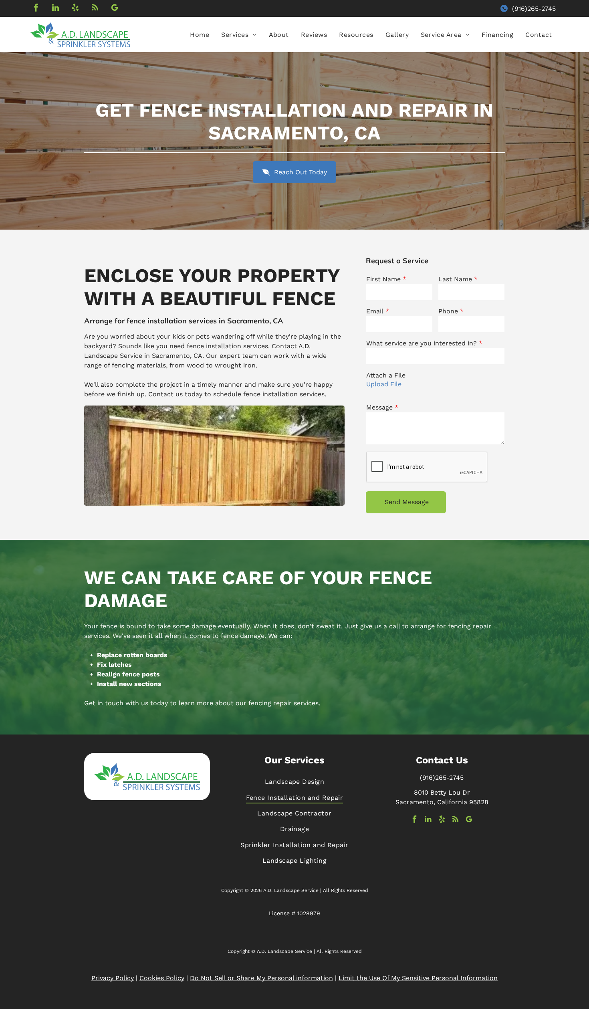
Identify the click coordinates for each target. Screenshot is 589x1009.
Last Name (455, 279)
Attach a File (385, 375)
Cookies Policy (161, 978)
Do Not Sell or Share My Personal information (261, 978)
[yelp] (75, 9)
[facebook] (36, 9)
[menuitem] (199, 34)
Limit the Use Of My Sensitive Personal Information (418, 978)
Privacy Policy (112, 978)
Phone (448, 311)
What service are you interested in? (421, 343)
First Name (383, 279)
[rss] (95, 9)
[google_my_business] (115, 9)
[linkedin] (56, 9)
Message (379, 407)
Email (374, 311)
